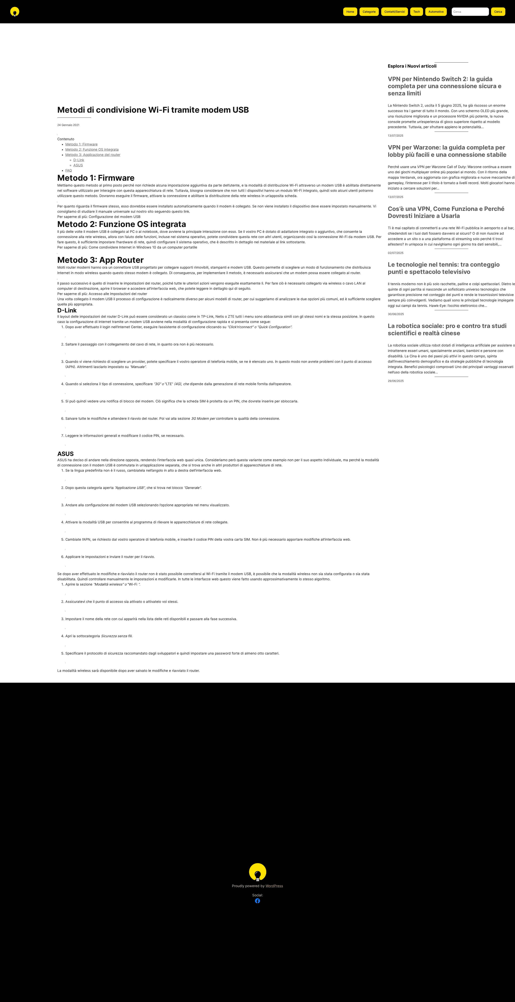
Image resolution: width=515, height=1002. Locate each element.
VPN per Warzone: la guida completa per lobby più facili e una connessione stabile (447, 151)
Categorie (369, 11)
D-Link (78, 160)
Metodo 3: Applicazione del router (92, 155)
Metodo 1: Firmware (81, 144)
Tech (416, 11)
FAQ (68, 170)
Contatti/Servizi (394, 11)
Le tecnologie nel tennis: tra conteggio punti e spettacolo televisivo (444, 268)
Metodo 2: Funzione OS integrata (92, 149)
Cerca (498, 11)
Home (350, 11)
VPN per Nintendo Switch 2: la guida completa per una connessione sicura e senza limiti (445, 86)
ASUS (78, 165)
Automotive (436, 11)
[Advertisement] (25, 83)
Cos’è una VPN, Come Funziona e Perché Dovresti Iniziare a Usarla (446, 212)
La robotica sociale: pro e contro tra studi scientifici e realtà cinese (447, 329)
